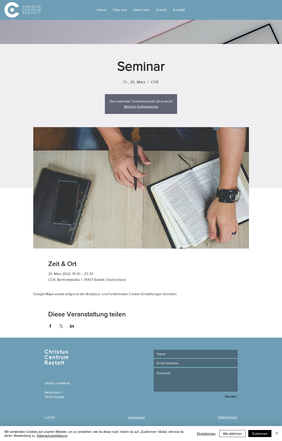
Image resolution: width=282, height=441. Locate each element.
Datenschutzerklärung (52, 435)
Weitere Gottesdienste (141, 106)
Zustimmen (260, 433)
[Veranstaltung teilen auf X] (61, 326)
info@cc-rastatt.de (57, 383)
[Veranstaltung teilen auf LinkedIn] (72, 326)
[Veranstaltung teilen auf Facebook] (50, 326)
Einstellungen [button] (206, 433)
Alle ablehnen (232, 433)
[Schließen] (276, 433)
